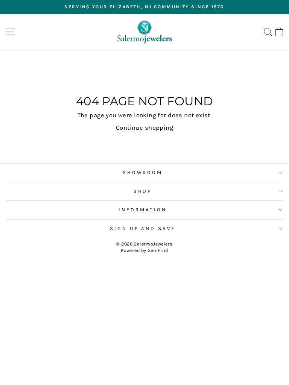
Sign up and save (143, 228)
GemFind (158, 250)
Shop (143, 191)
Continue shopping (144, 127)
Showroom (143, 172)
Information (143, 209)
